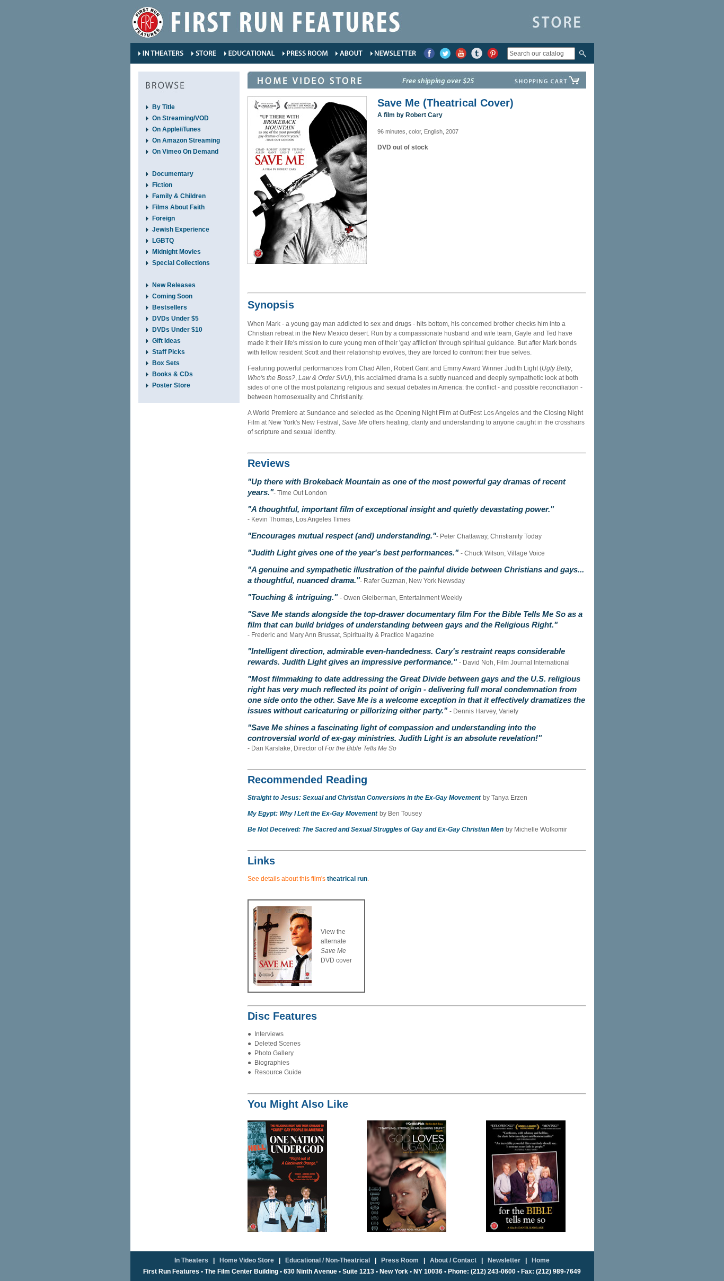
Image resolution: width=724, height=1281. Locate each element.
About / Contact (453, 1260)
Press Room (400, 1260)
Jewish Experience (180, 229)
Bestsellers (169, 307)
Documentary (172, 174)
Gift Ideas (166, 340)
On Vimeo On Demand (185, 151)
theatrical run (347, 878)
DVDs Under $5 (175, 318)
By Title (163, 107)
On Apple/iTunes (176, 129)
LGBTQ (163, 240)
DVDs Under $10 (177, 329)
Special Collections (181, 263)
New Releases (174, 285)
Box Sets (166, 363)
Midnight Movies (176, 251)
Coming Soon (172, 296)
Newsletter (504, 1260)
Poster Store (171, 385)
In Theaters (191, 1260)
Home (541, 1260)
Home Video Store (246, 1260)
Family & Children (179, 196)
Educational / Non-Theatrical (327, 1260)
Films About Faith (178, 207)
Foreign (163, 218)
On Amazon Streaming (186, 140)
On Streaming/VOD (180, 118)
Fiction (162, 185)
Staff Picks (168, 352)
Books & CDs (172, 374)
